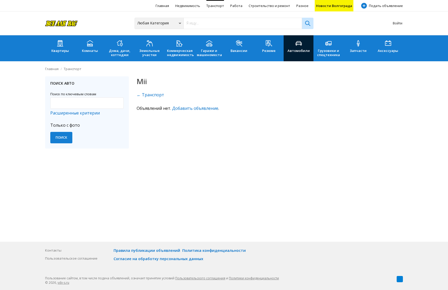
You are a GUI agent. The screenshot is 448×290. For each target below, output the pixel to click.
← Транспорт (150, 95)
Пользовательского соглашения (200, 278)
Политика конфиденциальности (214, 250)
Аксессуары (388, 50)
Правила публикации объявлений (147, 250)
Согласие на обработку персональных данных (158, 258)
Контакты (53, 250)
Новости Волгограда (334, 5)
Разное (302, 5)
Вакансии (238, 50)
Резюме (269, 50)
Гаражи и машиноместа (209, 52)
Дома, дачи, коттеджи (119, 52)
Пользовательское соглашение (71, 258)
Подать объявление (386, 5)
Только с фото (65, 125)
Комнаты (90, 50)
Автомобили (299, 50)
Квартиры (60, 50)
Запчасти (358, 50)
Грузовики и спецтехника (328, 52)
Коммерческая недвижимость (180, 52)
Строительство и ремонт (269, 5)
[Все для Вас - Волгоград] (61, 23)
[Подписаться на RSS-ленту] (400, 279)
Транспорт (215, 5)
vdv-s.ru (63, 282)
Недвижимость (187, 5)
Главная (162, 5)
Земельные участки (149, 52)
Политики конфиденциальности (254, 278)
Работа (236, 5)
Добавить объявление (195, 108)
